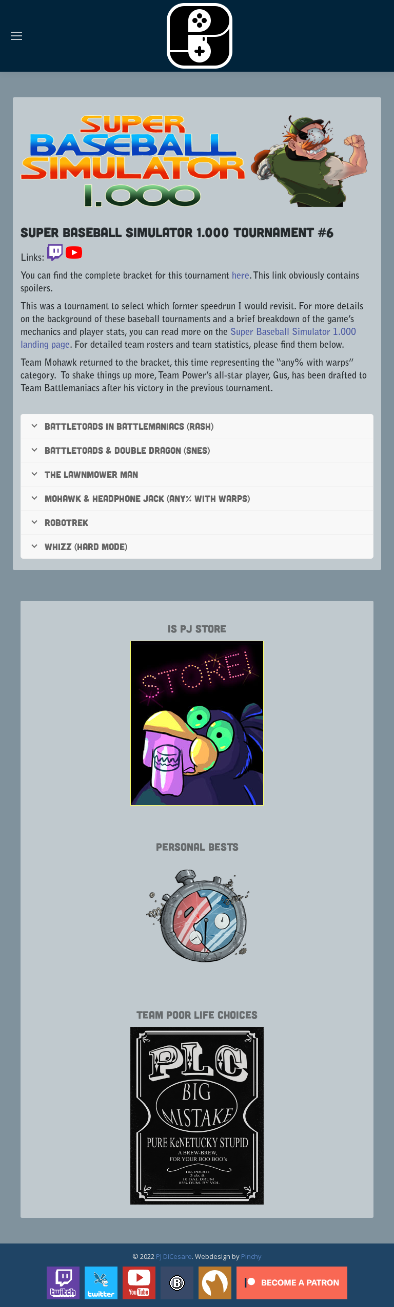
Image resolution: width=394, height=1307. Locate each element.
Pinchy (251, 1256)
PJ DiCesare (174, 1256)
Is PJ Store (197, 628)
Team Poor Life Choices (197, 1014)
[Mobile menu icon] (16, 36)
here (240, 276)
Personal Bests (197, 846)
